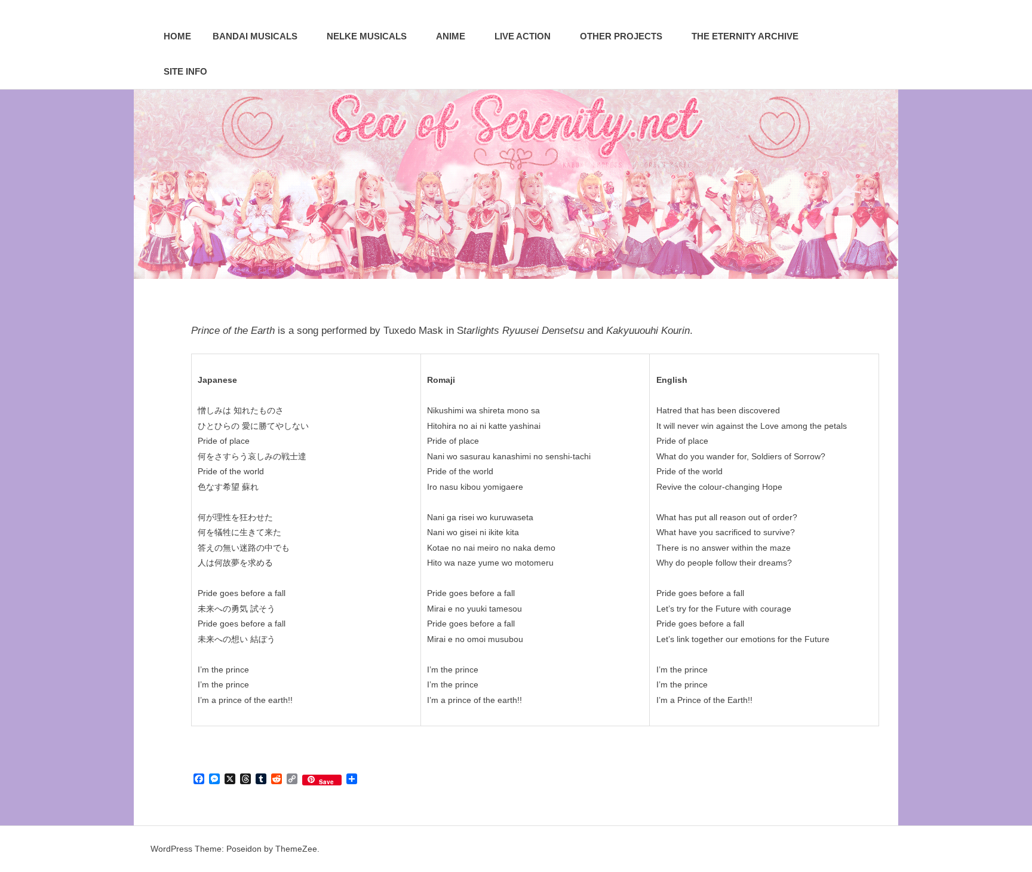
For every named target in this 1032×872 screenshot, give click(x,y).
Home (177, 36)
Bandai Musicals (255, 36)
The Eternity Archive (745, 36)
